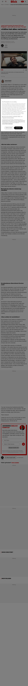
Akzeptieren (18, 127)
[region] (14, 115)
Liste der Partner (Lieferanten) (7, 123)
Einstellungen (9, 127)
